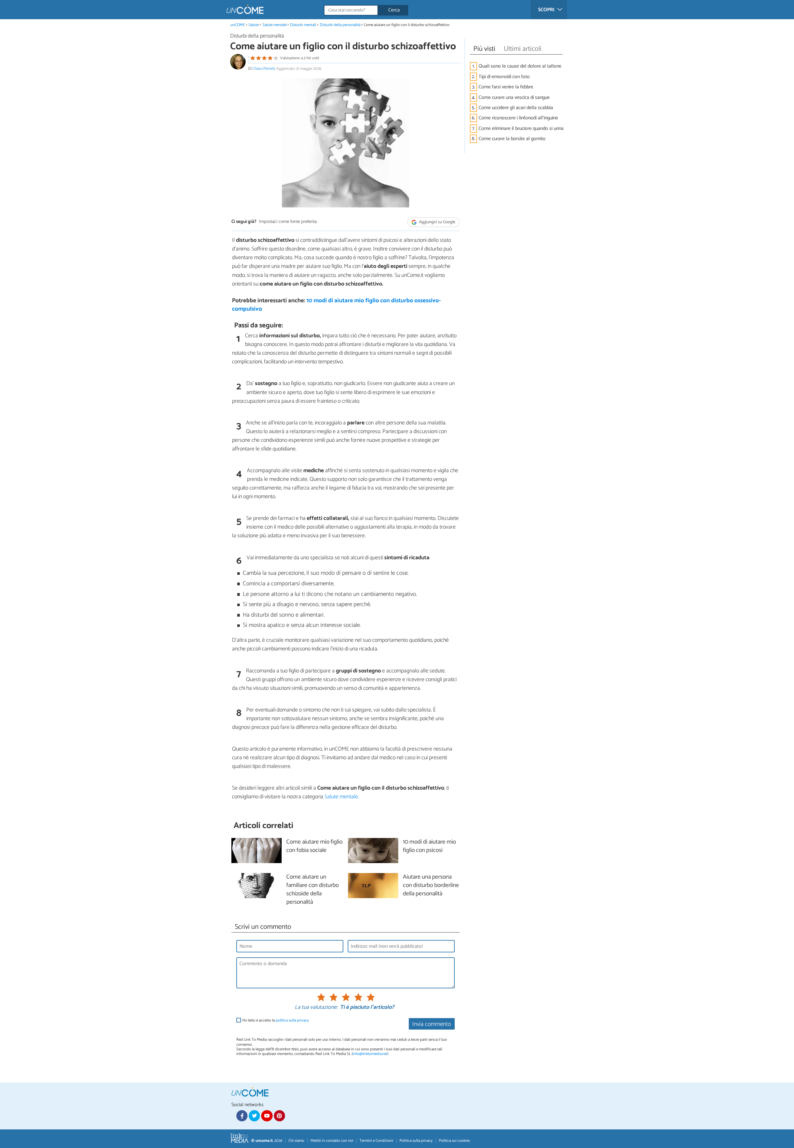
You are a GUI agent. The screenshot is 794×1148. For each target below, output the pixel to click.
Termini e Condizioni (376, 1140)
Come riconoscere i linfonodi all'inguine (518, 118)
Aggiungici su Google (436, 222)
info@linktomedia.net (370, 1054)
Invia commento (431, 1024)
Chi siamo (296, 1140)
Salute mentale (274, 25)
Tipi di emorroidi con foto (504, 77)
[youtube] (266, 1115)
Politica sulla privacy (416, 1140)
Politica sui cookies (454, 1140)
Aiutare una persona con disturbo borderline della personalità (431, 885)
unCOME (237, 25)
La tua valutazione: (316, 1007)
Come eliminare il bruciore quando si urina (521, 128)
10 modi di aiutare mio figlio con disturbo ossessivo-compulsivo (336, 305)
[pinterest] (279, 1115)
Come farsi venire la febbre (506, 87)
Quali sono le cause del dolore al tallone (520, 66)
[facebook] (242, 1115)
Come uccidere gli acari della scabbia (516, 108)
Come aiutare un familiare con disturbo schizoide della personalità (312, 889)
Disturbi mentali (303, 25)
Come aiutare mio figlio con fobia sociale (314, 846)
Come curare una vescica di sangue (514, 97)
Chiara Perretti (263, 68)
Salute (253, 25)
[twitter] (254, 1115)
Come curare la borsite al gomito (512, 139)
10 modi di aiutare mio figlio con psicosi (429, 846)
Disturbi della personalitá (340, 25)
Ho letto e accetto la (275, 1020)
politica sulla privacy (292, 1020)
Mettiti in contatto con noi (331, 1140)
